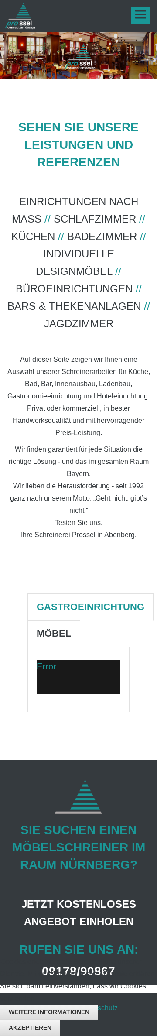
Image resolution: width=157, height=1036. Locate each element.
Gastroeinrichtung (90, 606)
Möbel (54, 633)
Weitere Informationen (49, 1012)
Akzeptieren (30, 1027)
